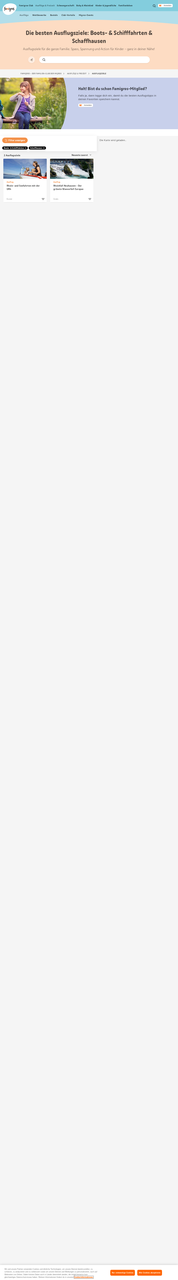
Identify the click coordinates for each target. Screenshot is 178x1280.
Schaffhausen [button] (36, 148)
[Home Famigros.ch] (10, 9)
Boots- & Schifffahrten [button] (14, 148)
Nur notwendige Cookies (122, 1273)
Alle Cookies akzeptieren (149, 1273)
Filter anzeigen (16, 140)
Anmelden (167, 6)
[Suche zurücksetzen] (145, 60)
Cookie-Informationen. (83, 1277)
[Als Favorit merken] (43, 199)
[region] (89, 1272)
